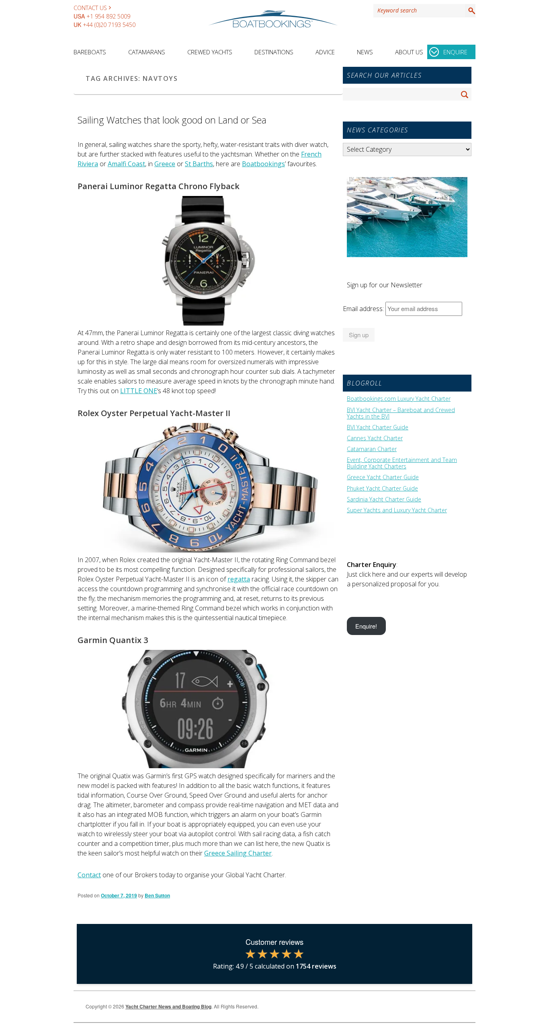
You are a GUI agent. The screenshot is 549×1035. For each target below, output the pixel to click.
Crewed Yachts (209, 52)
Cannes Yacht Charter (375, 438)
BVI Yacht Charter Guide (377, 427)
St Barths (199, 163)
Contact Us (90, 8)
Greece (164, 163)
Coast (135, 163)
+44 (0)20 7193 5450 (109, 25)
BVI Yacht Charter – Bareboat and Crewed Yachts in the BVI (401, 413)
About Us (409, 52)
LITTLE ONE (138, 390)
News (365, 52)
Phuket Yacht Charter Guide (382, 488)
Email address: (364, 308)
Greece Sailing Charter (238, 853)
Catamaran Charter (372, 449)
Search (470, 10)
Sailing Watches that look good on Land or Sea (172, 119)
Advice (325, 52)
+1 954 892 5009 (108, 16)
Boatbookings (263, 163)
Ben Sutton (157, 895)
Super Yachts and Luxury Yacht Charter (397, 510)
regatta (238, 579)
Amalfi (117, 163)
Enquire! (366, 626)
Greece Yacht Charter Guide (383, 477)
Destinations (273, 52)
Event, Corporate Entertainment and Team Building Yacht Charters (402, 463)
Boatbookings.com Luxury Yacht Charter (399, 399)
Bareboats (90, 52)
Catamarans (146, 52)
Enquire (455, 52)
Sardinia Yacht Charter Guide (384, 499)
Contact (89, 874)
